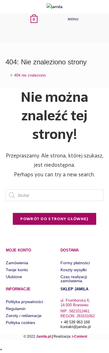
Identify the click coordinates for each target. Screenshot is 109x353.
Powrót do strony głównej (54, 219)
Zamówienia (17, 262)
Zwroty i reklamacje (24, 315)
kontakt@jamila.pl (75, 327)
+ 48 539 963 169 (75, 322)
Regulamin (16, 308)
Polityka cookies (20, 322)
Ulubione (14, 276)
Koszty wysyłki (73, 269)
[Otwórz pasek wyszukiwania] (39, 34)
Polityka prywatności (24, 301)
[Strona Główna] (7, 75)
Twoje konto (17, 269)
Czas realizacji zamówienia (73, 278)
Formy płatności (75, 262)
